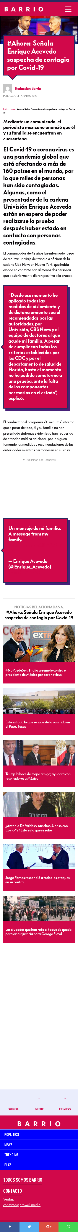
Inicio (5, 109)
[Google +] (48, 1227)
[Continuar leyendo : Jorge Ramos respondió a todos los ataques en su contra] (39, 857)
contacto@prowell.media (22, 1205)
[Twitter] (29, 1227)
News (12, 109)
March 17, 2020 (24, 572)
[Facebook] (10, 1227)
